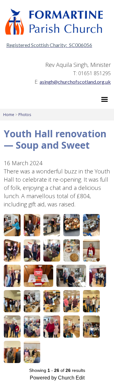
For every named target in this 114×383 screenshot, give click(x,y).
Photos (24, 114)
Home (8, 114)
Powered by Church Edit (57, 377)
